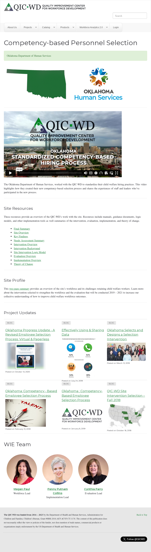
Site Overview (21, 232)
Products (63, 27)
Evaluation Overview (25, 256)
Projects (26, 27)
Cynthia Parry (93, 489)
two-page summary (19, 288)
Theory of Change (23, 264)
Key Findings (21, 236)
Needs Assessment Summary (29, 240)
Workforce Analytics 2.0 (89, 27)
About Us (12, 27)
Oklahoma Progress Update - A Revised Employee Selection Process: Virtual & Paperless (30, 334)
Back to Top (142, 514)
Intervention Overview (25, 244)
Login (116, 27)
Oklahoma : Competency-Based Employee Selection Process (82, 395)
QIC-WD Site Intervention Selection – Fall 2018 (126, 395)
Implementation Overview (27, 260)
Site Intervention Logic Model (30, 252)
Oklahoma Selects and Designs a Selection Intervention (125, 334)
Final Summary (22, 228)
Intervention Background (27, 248)
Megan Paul (22, 489)
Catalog (44, 27)
